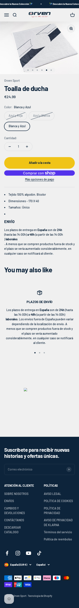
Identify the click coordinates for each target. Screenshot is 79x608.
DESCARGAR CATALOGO (12, 530)
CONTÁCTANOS (14, 520)
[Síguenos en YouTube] (28, 553)
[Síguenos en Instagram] (18, 553)
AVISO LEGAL (52, 494)
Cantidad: (10, 138)
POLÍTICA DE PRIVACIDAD (52, 510)
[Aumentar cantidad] (27, 146)
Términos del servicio (58, 532)
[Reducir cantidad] (9, 146)
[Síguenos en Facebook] (7, 553)
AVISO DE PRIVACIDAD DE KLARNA (58, 522)
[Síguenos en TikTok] (39, 553)
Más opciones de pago (39, 179)
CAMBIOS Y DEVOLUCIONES (14, 510)
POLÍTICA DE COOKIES (58, 501)
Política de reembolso (58, 539)
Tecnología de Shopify (40, 595)
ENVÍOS (9, 501)
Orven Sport (12, 80)
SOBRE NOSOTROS (16, 494)
